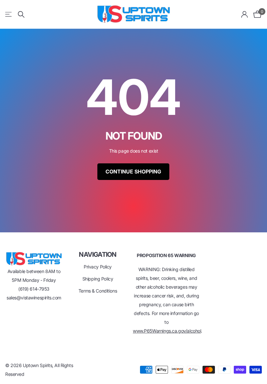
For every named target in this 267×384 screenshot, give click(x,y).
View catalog (9, 14)
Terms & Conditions (97, 291)
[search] (21, 14)
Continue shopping (133, 171)
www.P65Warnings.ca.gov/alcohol (167, 331)
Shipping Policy (97, 278)
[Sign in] (244, 14)
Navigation (97, 254)
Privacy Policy (98, 266)
